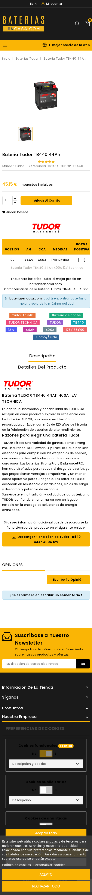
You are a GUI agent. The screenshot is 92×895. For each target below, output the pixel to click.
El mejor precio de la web (69, 45)
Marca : (8, 166)
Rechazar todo (46, 886)
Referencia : (38, 166)
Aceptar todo (46, 833)
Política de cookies (16, 865)
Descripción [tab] (42, 356)
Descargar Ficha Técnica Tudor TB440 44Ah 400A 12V (46, 539)
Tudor (19, 166)
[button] (46, 763)
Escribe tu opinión (68, 579)
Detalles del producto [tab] (42, 367)
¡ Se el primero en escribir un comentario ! (46, 595)
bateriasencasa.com (25, 298)
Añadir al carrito (46, 200)
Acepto (46, 874)
